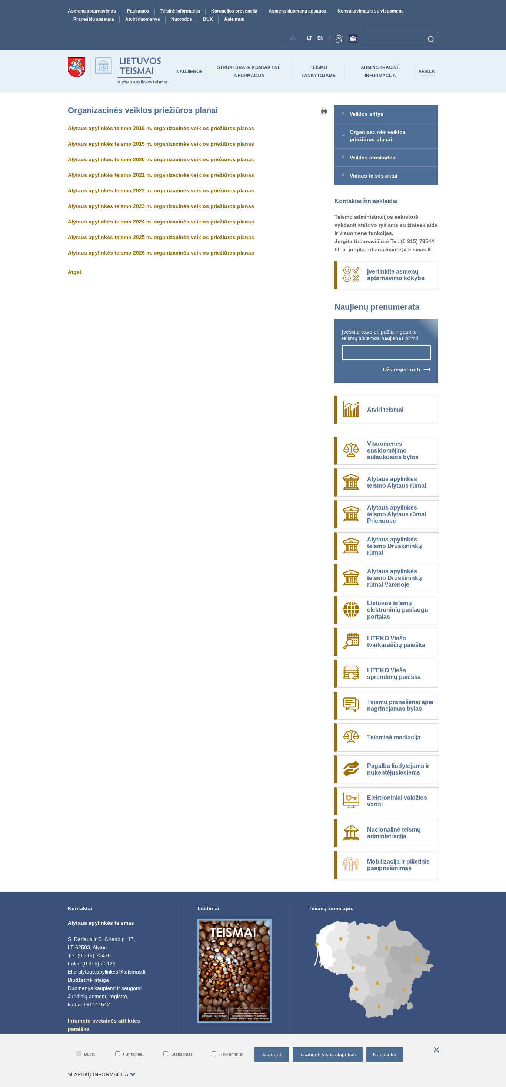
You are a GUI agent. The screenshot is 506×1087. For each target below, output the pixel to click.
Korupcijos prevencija (234, 11)
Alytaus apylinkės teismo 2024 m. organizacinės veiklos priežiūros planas (161, 222)
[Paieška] (431, 39)
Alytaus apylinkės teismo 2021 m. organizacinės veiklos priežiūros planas (161, 175)
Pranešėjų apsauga (93, 19)
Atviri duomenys (142, 19)
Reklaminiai (231, 1054)
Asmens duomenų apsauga (297, 11)
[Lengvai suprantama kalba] (353, 39)
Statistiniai (181, 1054)
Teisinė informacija (180, 11)
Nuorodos (181, 19)
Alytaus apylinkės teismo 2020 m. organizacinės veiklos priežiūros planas (161, 159)
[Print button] (324, 112)
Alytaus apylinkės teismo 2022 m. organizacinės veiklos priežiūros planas (161, 190)
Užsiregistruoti (401, 369)
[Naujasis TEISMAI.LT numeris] (234, 1021)
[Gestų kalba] (339, 39)
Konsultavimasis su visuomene (370, 11)
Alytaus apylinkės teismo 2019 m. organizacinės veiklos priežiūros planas (161, 144)
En (320, 38)
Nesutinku (384, 1054)
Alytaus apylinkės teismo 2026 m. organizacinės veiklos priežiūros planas (161, 253)
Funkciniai (133, 1054)
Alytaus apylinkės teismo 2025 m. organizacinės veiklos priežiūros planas (161, 237)
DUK (208, 19)
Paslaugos (138, 11)
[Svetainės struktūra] (293, 39)
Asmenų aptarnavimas (92, 11)
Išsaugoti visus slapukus (327, 1054)
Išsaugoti (271, 1054)
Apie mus (234, 19)
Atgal (74, 272)
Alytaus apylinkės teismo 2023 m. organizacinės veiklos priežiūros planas (161, 206)
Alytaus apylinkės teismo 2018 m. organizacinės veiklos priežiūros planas (161, 128)
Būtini (90, 1054)
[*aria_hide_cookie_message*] (436, 1050)
